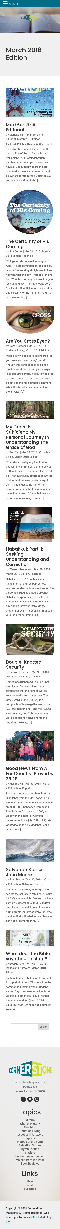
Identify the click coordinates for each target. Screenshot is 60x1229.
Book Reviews (30, 1163)
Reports (27, 788)
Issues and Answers (18, 968)
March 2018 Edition (28, 139)
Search (43, 1026)
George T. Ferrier (20, 672)
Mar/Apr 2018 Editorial (21, 127)
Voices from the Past (30, 1160)
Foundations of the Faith (30, 1156)
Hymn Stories (30, 1149)
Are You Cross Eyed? (28, 341)
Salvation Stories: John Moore (25, 872)
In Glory (30, 1153)
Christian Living (15, 350)
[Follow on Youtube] (30, 1099)
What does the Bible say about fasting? (28, 956)
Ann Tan (15, 452)
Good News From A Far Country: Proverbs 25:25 (29, 773)
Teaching (27, 255)
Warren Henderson (21, 569)
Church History (30, 1124)
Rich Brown (16, 783)
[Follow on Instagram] (36, 1099)
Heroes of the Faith (30, 1142)
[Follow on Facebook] (23, 1099)
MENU (13, 4)
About (30, 1181)
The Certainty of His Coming (27, 244)
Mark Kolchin (17, 134)
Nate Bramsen (18, 346)
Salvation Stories (32, 884)
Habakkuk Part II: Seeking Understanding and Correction (27, 556)
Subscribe (30, 1189)
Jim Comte (16, 251)
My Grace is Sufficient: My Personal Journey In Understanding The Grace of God (27, 437)
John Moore (17, 879)
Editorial (11, 139)
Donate (30, 1185)
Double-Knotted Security (24, 664)
